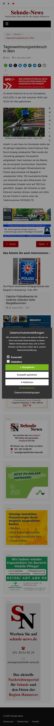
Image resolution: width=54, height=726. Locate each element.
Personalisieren (27, 388)
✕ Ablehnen (27, 382)
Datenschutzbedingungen (27, 392)
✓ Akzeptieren (27, 367)
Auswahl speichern (27, 374)
